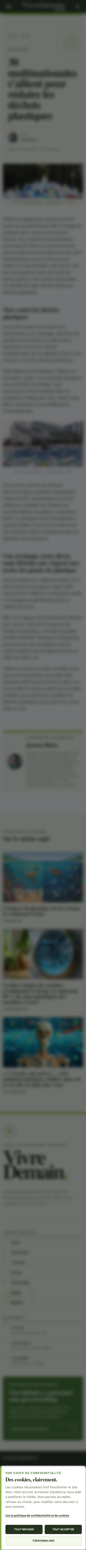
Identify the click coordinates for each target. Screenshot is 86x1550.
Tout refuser (24, 1529)
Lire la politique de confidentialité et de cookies (37, 1515)
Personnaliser (43, 1540)
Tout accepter (63, 1529)
